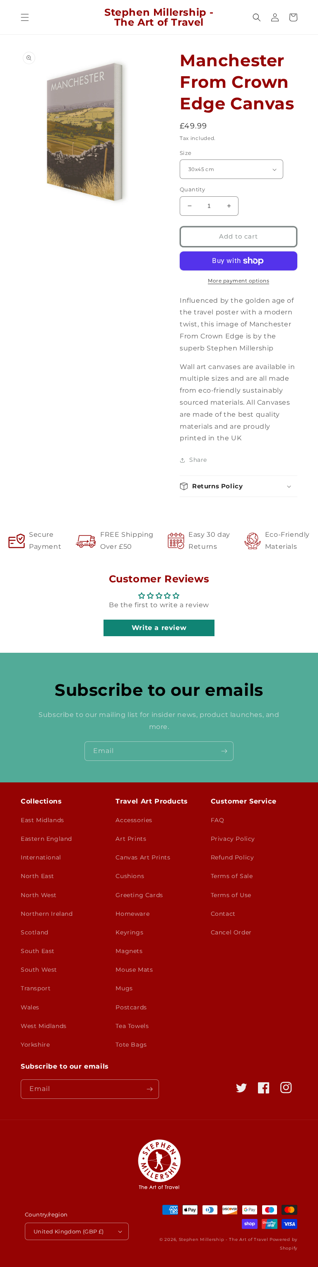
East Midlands (42, 820)
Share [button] (198, 459)
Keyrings (129, 932)
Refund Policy (232, 857)
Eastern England (46, 838)
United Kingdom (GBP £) (69, 1231)
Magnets (129, 951)
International (41, 857)
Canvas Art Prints (143, 857)
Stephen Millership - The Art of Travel (223, 1239)
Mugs (124, 988)
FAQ (217, 820)
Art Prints (131, 838)
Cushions (130, 876)
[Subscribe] (224, 751)
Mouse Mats (134, 969)
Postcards (131, 1007)
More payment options (238, 281)
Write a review (159, 628)
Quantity (192, 189)
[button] (25, 17)
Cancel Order (231, 932)
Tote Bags (131, 1044)
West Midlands (44, 1026)
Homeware (132, 913)
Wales (30, 1007)
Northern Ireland (47, 913)
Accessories (134, 820)
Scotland (34, 932)
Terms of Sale (232, 876)
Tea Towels (132, 1026)
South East (38, 951)
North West (39, 895)
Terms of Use (231, 895)
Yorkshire (35, 1044)
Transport (36, 988)
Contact (223, 913)
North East (37, 876)
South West (39, 969)
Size (186, 153)
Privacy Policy (233, 838)
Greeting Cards (139, 895)
